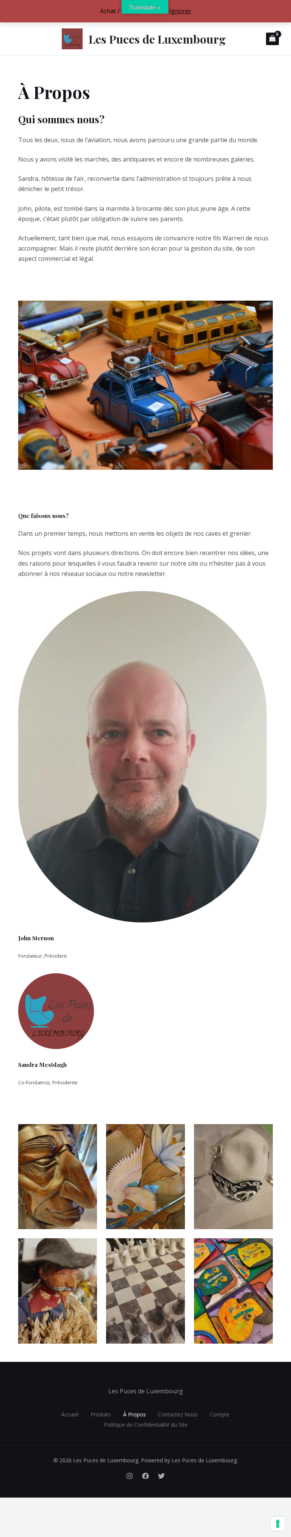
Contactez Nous (178, 1414)
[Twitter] (161, 1476)
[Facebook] (145, 1476)
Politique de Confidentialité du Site (146, 1424)
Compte (220, 1414)
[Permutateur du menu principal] (16, 39)
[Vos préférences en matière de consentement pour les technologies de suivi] (278, 1524)
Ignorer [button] (180, 11)
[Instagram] (129, 1476)
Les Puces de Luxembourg (157, 39)
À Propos (134, 1414)
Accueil (69, 1414)
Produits (101, 1414)
